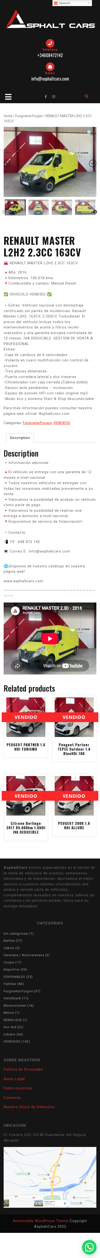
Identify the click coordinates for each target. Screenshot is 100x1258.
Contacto (12, 1097)
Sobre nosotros (18, 1088)
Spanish (64, 3)
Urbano (10, 1034)
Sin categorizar (16, 933)
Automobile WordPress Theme (40, 1221)
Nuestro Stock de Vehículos (29, 1107)
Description (20, 438)
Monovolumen (15, 1005)
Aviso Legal (14, 1079)
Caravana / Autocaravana (24, 955)
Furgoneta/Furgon (29, 116)
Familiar (10, 984)
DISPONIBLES (14, 977)
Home (8, 116)
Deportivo (12, 969)
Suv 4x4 (10, 1027)
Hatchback (12, 998)
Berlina (9, 940)
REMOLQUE (13, 1020)
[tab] (20, 438)
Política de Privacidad (23, 1069)
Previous (4, 212)
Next (95, 212)
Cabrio (9, 948)
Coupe (9, 962)
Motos (9, 1012)
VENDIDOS (61, 423)
